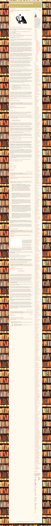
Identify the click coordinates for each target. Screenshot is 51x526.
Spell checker (36, 347)
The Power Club (36, 394)
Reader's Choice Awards (37, 315)
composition (36, 149)
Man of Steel (36, 255)
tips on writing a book (37, 403)
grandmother (36, 207)
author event (36, 88)
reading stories (36, 317)
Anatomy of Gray (37, 79)
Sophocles (36, 346)
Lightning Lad (36, 246)
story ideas (36, 362)
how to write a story (37, 218)
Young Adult (12, 104)
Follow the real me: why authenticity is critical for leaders (15, 167)
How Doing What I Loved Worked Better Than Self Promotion (36, 492)
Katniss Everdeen (37, 241)
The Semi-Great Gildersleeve (21, 3)
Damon (36, 159)
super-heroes (22, 103)
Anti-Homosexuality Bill (37, 81)
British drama (36, 113)
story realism (36, 363)
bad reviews (36, 95)
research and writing (37, 319)
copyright (13, 231)
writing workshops (37, 462)
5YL (35, 67)
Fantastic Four (36, 190)
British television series (37, 114)
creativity (36, 153)
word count (36, 418)
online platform (36, 282)
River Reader (22, 206)
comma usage (36, 148)
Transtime (36, 408)
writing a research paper (37, 434)
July (36, 55)
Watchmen (36, 415)
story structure (36, 364)
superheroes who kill (37, 381)
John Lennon (36, 235)
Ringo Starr (36, 323)
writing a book (25, 231)
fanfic (35, 189)
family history (36, 187)
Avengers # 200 (36, 93)
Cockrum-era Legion (37, 141)
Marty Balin (36, 258)
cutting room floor (37, 158)
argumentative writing (37, 84)
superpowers (36, 383)
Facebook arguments (37, 182)
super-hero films (36, 372)
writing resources (37, 458)
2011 (35, 62)
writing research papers (37, 457)
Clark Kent (36, 139)
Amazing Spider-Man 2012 (37, 76)
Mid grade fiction (37, 266)
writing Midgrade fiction (37, 452)
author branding (36, 87)
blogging (36, 104)
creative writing (36, 152)
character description (37, 123)
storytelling (36, 366)
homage (36, 215)
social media (36, 344)
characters (36, 128)
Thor (35, 401)
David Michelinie (37, 162)
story (35, 361)
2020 (35, 32)
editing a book (36, 173)
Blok (35, 105)
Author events (36, 89)
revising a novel (36, 321)
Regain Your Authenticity (11, 166)
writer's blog (36, 424)
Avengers (36, 92)
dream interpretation (37, 171)
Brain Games (36, 111)
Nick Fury (36, 279)
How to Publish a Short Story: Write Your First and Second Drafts (36, 506)
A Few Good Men (37, 68)
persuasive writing (37, 289)
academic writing (37, 70)
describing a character (37, 167)
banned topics (36, 96)
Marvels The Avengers (37, 260)
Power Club (36, 304)
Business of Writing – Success (23, 29)
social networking (22, 231)
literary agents (36, 249)
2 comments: (16, 230)
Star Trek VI (36, 356)
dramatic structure (37, 170)
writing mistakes (36, 453)
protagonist (36, 309)
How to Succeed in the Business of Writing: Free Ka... (38, 49)
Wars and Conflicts (37, 414)
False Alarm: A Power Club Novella (38, 185)
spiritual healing (36, 350)
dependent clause (36, 166)
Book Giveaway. (36, 107)
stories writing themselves (37, 360)
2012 (35, 39)
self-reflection (36, 335)
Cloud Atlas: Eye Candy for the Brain (16, 268)
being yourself (36, 100)
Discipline (36, 168)
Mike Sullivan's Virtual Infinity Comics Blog (36, 484)
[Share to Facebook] (21, 173)
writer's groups (36, 425)
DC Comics (36, 164)
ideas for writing (36, 224)
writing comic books (37, 437)
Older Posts (31, 314)
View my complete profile (37, 28)
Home (21, 314)
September (37, 53)
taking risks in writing (37, 385)
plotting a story (36, 295)
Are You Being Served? (37, 83)
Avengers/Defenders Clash (37, 94)
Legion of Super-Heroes (17, 103)
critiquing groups (37, 156)
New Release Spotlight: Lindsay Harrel (36, 500)
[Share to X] (20, 173)
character (36, 121)
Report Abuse (36, 471)
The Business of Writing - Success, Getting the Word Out (25, 248)
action (35, 71)
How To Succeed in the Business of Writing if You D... (38, 47)
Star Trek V (36, 355)
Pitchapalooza (36, 292)
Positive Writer (35, 489)
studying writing (36, 369)
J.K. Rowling (36, 231)
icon (35, 223)
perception (36, 287)
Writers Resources (37, 427)
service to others (36, 340)
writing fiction (30, 103)
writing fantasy (36, 443)
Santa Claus (36, 331)
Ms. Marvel (36, 272)
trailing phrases (36, 407)
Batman (36, 98)
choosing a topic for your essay (37, 136)
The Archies (23, 48)
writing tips (36, 461)
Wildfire (36, 416)
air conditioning (36, 75)
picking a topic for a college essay (38, 291)
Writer (35, 420)
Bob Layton (36, 106)
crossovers (36, 157)
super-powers (36, 374)
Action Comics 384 (37, 72)
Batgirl (35, 97)
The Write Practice (36, 504)
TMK (35, 404)
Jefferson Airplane (37, 233)
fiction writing (36, 194)
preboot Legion (36, 305)
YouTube (36, 469)
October (37, 52)
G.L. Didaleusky (36, 200)
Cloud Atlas (13, 312)
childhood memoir (13, 103)
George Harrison (36, 202)
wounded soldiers (37, 419)
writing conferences (28, 231)
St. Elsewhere (36, 352)
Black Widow (36, 102)
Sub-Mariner (36, 370)
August (36, 54)
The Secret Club (36, 395)
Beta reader (36, 101)
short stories (36, 342)
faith (35, 184)
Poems (35, 298)
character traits (36, 127)
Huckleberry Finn (37, 219)
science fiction (36, 333)
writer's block (36, 423)
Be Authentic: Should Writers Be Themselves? (18, 107)
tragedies (36, 406)
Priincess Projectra (37, 306)
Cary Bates (36, 119)
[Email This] (19, 173)
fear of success (36, 192)
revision (36, 322)
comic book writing (37, 145)
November (37, 41)
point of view (36, 300)
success (36, 371)
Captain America (36, 118)
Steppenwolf (36, 358)
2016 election (36, 66)
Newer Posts (11, 314)
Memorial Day (36, 264)
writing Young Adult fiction (38, 463)
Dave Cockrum (36, 161)
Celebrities (36, 120)
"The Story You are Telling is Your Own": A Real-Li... (38, 43)
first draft (36, 197)
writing (36, 428)
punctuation (36, 313)
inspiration (36, 226)
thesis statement (36, 399)
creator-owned (36, 154)
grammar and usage (37, 205)
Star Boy (36, 353)
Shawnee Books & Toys (37, 341)
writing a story (27, 103)
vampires (36, 410)
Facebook (36, 181)
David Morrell (36, 163)
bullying (36, 115)
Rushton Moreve (36, 327)
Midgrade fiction (36, 269)
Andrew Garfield (36, 80)
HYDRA (36, 221)
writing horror (36, 450)
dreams (36, 172)
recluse (35, 318)
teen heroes (36, 388)
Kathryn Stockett (36, 240)
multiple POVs (36, 273)
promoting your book (15, 231)
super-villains (36, 376)
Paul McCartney (36, 286)
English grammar (37, 177)
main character (36, 254)
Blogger (34, 521)
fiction (35, 193)
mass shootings (36, 261)
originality (36, 284)
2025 (35, 31)
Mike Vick (36, 270)
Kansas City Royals (37, 238)
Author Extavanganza (37, 90)
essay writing (36, 180)
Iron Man (36, 230)
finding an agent (36, 196)
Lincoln (36, 247)
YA (35, 465)
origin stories (36, 283)
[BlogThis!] (20, 264)
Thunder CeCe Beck (37, 402)
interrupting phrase (37, 228)
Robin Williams (36, 324)
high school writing (37, 213)
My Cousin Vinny (37, 275)
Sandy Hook (36, 330)
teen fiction (25, 103)
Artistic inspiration (37, 85)
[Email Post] (18, 230)
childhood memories (37, 132)
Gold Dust (36, 204)
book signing (36, 109)
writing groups (36, 449)
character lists (36, 125)
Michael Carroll (36, 265)
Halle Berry (15, 312)
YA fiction (36, 466)
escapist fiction (36, 179)
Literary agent (36, 248)
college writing (36, 143)
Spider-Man (36, 349)
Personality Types (37, 288)
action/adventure (36, 73)
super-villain (36, 375)
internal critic (36, 227)
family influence (36, 188)
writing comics (36, 438)
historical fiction (36, 214)
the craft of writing (37, 390)
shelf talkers (14, 211)
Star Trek (36, 354)
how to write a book (37, 217)
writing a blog (36, 429)
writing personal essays (37, 455)
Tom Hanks (18, 312)
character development (37, 124)
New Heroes (36, 278)
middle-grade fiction (37, 268)
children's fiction (36, 133)
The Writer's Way (37, 397)
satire (35, 332)
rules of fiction (36, 326)
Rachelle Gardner (35, 498)
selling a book (36, 337)
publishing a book (37, 312)
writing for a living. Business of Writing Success (38, 447)
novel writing (36, 280)
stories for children (37, 359)
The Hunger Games (37, 393)
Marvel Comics (36, 259)
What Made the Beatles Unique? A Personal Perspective (17, 317)
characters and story (37, 129)
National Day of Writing (37, 277)
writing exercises (36, 442)
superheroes (36, 380)
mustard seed (36, 274)
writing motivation (37, 454)
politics (36, 301)
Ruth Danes (36, 328)
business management (37, 116)
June (36, 56)
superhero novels (36, 379)
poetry (35, 299)
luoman (30, 521)
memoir (20, 103)
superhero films (36, 378)
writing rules (36, 459)
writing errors (36, 441)
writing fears (36, 444)
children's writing (37, 135)
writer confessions (37, 421)
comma (36, 147)
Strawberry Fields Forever (37, 367)
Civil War (36, 138)
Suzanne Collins (36, 384)
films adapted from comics (37, 195)
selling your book (19, 231)
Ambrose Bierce (36, 78)
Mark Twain (36, 256)
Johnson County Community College (38, 236)
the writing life (36, 398)
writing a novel (36, 433)
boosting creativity (37, 110)
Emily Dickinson (36, 175)
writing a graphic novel (37, 432)
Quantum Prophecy (37, 314)
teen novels (36, 389)
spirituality (36, 351)
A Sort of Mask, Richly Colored (36, 480)
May (36, 57)
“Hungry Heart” (24, 117)
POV (35, 303)
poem (35, 296)
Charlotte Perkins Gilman (37, 130)
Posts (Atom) (14, 315)
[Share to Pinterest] (22, 264)
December (37, 40)
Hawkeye (36, 212)
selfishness (36, 336)
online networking (37, 281)
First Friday (36, 198)
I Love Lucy (36, 222)
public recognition (37, 310)
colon (35, 144)
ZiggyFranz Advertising (27, 194)
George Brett (36, 201)
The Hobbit (36, 392)
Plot (35, 294)
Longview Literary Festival (38, 251)
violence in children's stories (38, 411)
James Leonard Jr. (37, 232)
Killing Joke (36, 243)
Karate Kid (36, 239)
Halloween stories (37, 209)
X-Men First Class (37, 464)
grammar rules (36, 206)
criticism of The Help (37, 155)
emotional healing (37, 176)
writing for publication (37, 448)
